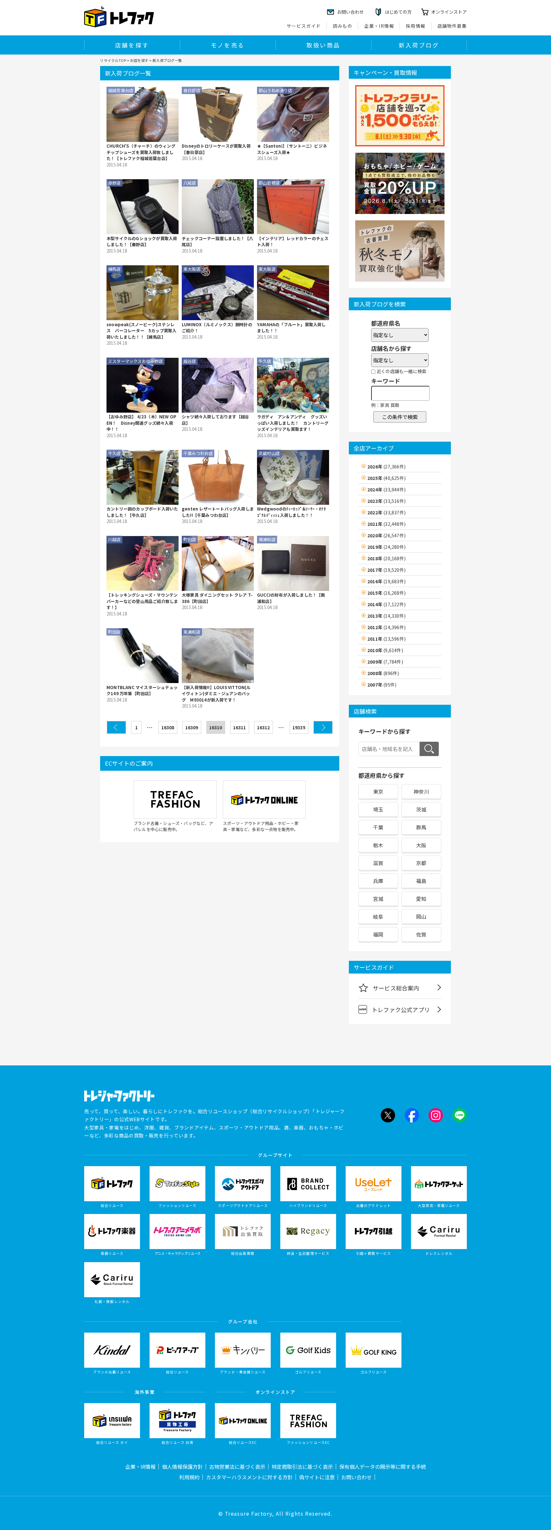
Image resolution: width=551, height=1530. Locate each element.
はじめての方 (398, 12)
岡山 (421, 916)
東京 (378, 791)
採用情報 (416, 26)
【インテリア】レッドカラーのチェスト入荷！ (292, 241)
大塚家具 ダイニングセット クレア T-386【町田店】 (217, 598)
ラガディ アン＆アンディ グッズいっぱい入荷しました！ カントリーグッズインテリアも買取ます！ (292, 423)
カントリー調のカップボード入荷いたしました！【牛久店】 (142, 512)
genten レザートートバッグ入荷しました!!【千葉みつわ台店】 (218, 512)
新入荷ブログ (419, 45)
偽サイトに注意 (317, 1477)
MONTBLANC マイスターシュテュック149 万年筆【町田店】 (142, 690)
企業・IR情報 (379, 26)
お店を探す (139, 60)
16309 (191, 727)
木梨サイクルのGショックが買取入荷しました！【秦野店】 (142, 241)
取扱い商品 (323, 45)
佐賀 (421, 934)
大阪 (421, 845)
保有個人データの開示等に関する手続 (382, 1466)
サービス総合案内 (396, 988)
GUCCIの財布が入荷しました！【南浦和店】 (291, 598)
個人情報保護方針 (182, 1466)
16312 (263, 727)
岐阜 (378, 916)
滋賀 (378, 863)
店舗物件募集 (452, 26)
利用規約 (189, 1477)
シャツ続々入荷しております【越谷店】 (215, 420)
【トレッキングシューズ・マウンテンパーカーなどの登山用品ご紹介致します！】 (142, 601)
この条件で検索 (400, 417)
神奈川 (421, 791)
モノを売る (228, 45)
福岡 (378, 934)
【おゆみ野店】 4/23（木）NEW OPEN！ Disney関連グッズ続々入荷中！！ (141, 423)
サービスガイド (304, 26)
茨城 (421, 809)
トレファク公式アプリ (401, 1009)
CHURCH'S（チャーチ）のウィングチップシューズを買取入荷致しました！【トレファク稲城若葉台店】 (141, 152)
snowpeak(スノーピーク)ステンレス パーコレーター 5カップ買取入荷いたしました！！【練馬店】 (141, 330)
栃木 (378, 845)
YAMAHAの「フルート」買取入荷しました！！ (291, 327)
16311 (239, 727)
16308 (167, 727)
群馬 (421, 827)
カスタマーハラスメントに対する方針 (249, 1477)
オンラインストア (449, 12)
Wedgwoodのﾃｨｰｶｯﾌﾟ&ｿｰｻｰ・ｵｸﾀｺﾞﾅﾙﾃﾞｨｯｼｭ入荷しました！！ (291, 512)
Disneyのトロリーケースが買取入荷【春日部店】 (216, 149)
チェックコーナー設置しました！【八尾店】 (217, 241)
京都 (421, 863)
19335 (298, 727)
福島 (421, 881)
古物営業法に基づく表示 (237, 1466)
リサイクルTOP (113, 60)
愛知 (421, 898)
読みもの (343, 26)
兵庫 (378, 881)
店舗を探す (132, 45)
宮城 (378, 898)
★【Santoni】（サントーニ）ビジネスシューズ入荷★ (292, 149)
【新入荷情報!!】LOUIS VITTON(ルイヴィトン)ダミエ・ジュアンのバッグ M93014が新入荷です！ (216, 693)
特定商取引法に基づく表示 (302, 1466)
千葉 (378, 827)
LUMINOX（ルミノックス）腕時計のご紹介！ (217, 327)
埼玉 (378, 809)
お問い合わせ (356, 1477)
